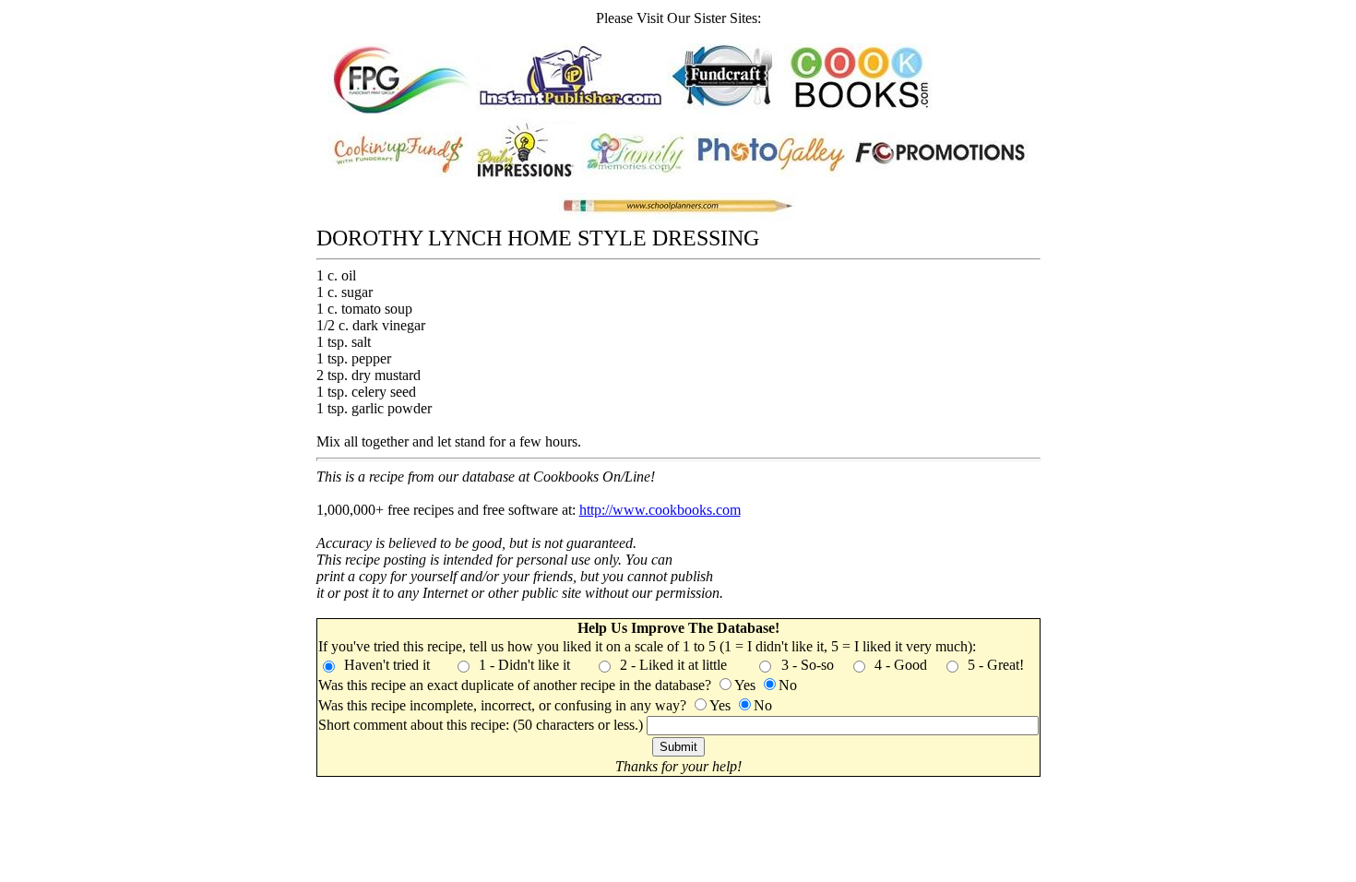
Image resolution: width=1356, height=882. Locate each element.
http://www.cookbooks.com (660, 510)
